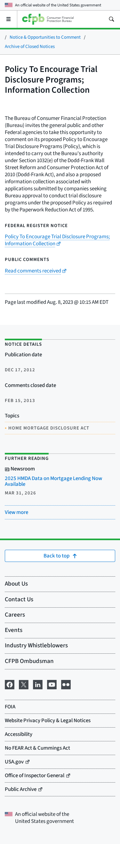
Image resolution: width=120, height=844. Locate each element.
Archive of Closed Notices (30, 46)
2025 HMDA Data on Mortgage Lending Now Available (53, 481)
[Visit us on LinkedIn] (38, 684)
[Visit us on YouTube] (52, 684)
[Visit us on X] (23, 684)
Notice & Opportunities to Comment (45, 37)
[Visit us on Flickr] (66, 684)
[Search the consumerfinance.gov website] (111, 19)
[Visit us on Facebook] (9, 684)
